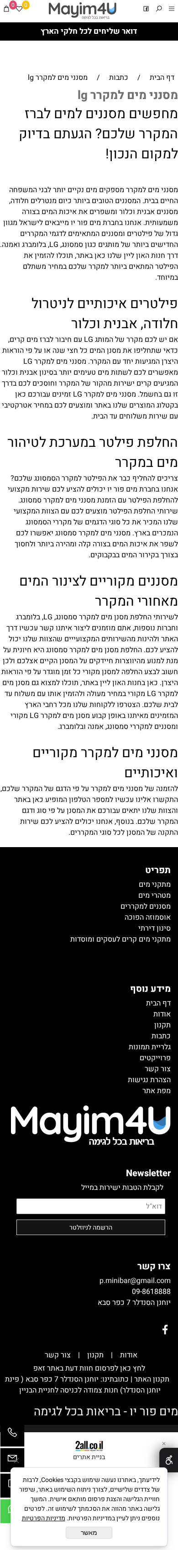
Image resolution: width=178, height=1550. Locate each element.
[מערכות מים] (82, 10)
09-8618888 (151, 1291)
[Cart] (6, 10)
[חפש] (158, 10)
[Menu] (171, 10)
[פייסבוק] (146, 10)
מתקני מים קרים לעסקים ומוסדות (120, 939)
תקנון (95, 1355)
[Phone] (12, 1437)
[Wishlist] (19, 10)
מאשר (89, 1532)
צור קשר (58, 1355)
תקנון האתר (150, 1379)
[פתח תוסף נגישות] (168, 1460)
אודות (128, 1355)
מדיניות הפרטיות (43, 1518)
